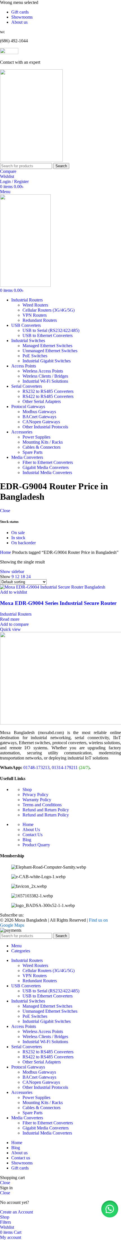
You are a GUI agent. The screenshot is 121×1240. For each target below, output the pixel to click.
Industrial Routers (16, 614)
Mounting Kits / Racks (43, 442)
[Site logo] (31, 160)
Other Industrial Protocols (45, 426)
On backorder (23, 542)
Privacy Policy (35, 794)
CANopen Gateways (41, 421)
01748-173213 (36, 767)
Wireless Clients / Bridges (45, 376)
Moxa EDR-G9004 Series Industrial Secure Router (58, 603)
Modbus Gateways (39, 411)
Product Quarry (36, 844)
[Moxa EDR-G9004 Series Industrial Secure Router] (52, 587)
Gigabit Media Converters (46, 467)
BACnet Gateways (39, 416)
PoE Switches (35, 355)
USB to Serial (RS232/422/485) (51, 330)
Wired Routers (35, 305)
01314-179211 (65, 767)
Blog (27, 839)
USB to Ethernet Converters (48, 335)
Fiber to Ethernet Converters (48, 462)
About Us (31, 829)
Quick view (10, 629)
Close (5, 510)
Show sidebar (12, 571)
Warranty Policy (37, 799)
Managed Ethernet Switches (47, 345)
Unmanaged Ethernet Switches (50, 350)
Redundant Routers (40, 320)
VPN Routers (35, 315)
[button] (109, 1209)
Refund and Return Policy (46, 809)
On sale (18, 532)
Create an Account (16, 1212)
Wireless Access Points (43, 371)
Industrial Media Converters (47, 472)
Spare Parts (32, 452)
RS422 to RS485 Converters (48, 396)
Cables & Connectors (41, 447)
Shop (27, 789)
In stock (18, 537)
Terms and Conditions (42, 804)
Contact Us (32, 834)
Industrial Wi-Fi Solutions (45, 381)
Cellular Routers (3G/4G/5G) (49, 310)
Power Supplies (36, 437)
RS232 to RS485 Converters (48, 391)
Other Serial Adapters (42, 401)
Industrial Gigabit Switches (47, 360)
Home (6, 552)
